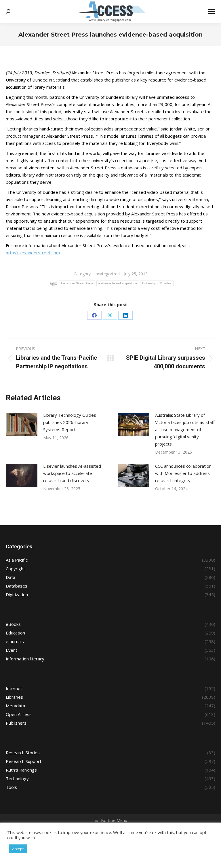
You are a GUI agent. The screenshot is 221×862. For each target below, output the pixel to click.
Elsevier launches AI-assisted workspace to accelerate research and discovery (72, 473)
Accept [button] (18, 848)
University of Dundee (157, 283)
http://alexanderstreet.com (33, 252)
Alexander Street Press (77, 283)
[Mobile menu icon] (211, 11)
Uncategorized (106, 273)
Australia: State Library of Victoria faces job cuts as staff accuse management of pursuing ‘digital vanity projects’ (185, 429)
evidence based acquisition (117, 283)
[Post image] (21, 424)
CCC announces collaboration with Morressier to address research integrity (183, 473)
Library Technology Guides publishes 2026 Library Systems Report (69, 422)
